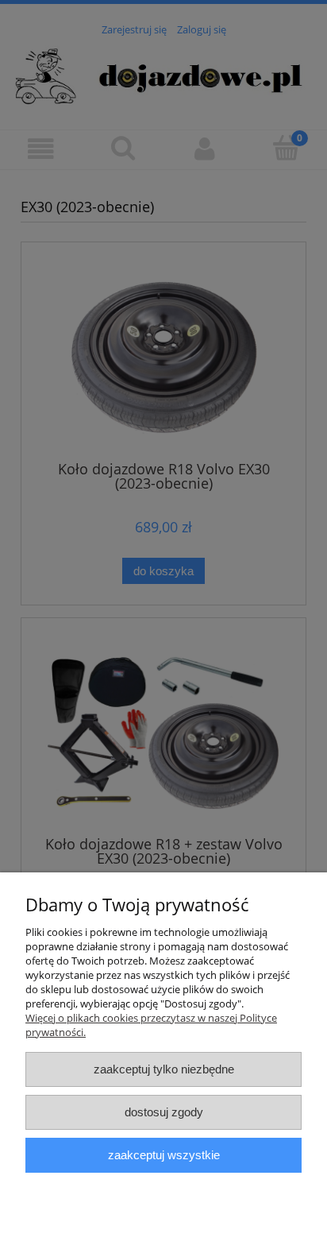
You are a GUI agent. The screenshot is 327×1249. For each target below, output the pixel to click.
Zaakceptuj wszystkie (164, 1155)
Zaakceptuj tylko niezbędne (164, 1069)
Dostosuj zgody (164, 1112)
